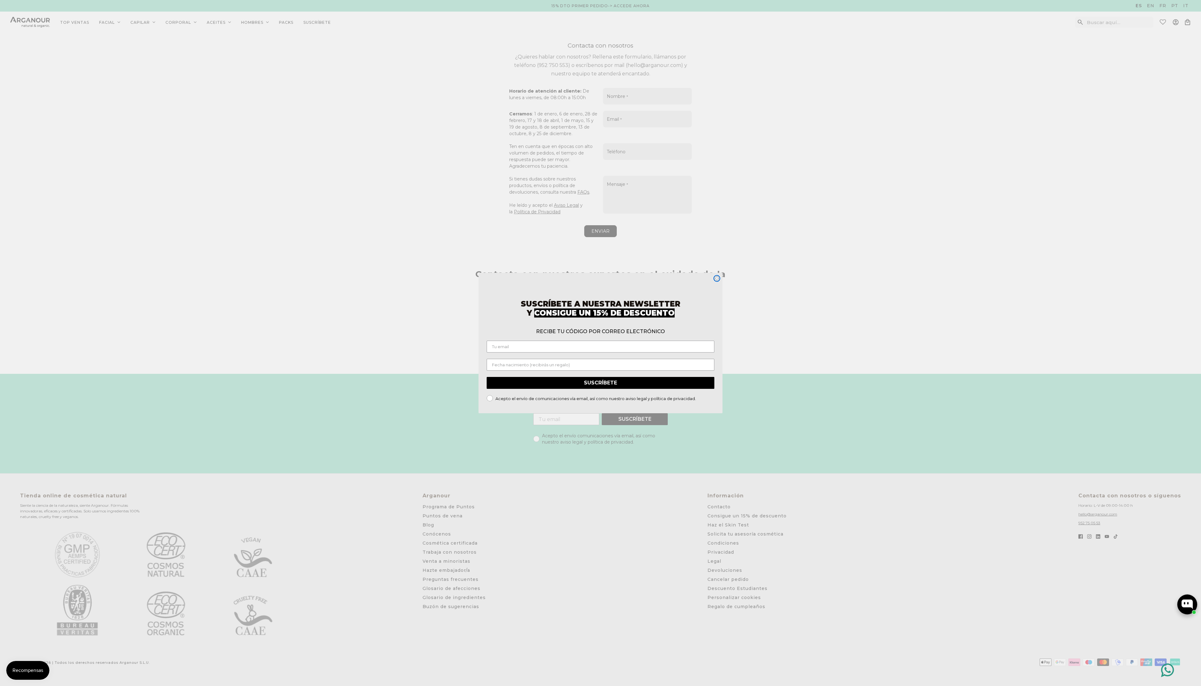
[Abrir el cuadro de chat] (1187, 604)
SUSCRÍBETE (600, 383)
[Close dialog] (717, 278)
